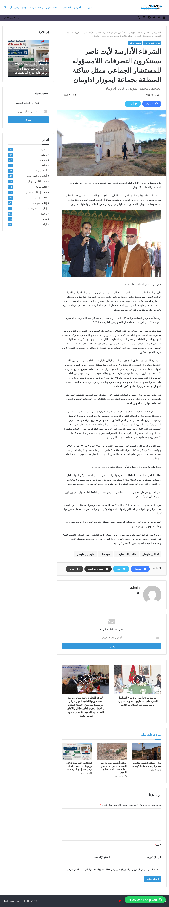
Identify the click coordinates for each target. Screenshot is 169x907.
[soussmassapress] (152, 7)
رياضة (40, 7)
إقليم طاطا (41, 186)
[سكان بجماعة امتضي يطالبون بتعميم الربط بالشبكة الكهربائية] (146, 751)
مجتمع (24, 7)
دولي (48, 7)
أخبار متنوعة (41, 170)
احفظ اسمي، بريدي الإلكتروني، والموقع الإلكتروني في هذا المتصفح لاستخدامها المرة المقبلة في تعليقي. (113, 869)
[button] (145, 899)
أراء (10, 7)
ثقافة (54, 7)
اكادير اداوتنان (149, 554)
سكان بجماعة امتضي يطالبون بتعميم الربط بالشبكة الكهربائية (146, 764)
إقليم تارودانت (40, 203)
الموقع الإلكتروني (102, 857)
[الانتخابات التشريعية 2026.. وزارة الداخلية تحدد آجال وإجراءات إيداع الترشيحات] (77, 751)
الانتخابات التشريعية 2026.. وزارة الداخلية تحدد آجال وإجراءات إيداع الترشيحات (79, 766)
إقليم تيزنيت (41, 197)
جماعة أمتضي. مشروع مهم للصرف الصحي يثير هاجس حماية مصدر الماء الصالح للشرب (114, 767)
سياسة (33, 7)
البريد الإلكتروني (153, 857)
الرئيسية (88, 7)
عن (19, 17)
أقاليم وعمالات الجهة (71, 7)
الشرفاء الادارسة (125, 554)
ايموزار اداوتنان (84, 554)
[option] (28, 58)
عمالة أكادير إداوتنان (119, 32)
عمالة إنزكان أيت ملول (36, 192)
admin (135, 587)
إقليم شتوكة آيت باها (37, 208)
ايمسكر (104, 554)
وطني (16, 7)
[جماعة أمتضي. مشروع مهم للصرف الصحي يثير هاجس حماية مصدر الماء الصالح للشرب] (112, 751)
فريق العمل (9, 17)
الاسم (158, 844)
